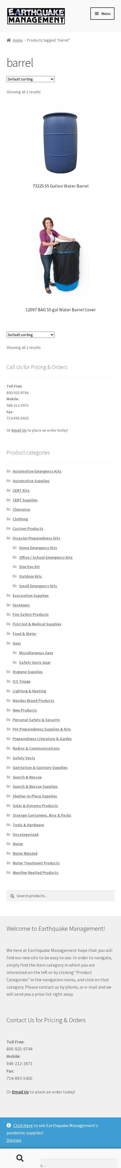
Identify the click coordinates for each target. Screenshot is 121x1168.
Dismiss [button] (13, 1140)
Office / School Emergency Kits (46, 557)
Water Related (25, 853)
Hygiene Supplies (28, 671)
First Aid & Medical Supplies (37, 624)
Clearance (21, 509)
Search (20, 1158)
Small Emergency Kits (38, 585)
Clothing (20, 518)
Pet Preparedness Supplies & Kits (42, 729)
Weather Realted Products (36, 872)
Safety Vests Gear (35, 662)
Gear (17, 643)
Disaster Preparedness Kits (36, 538)
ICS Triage (21, 681)
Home (18, 40)
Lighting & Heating (29, 690)
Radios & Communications (36, 748)
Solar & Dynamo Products (35, 805)
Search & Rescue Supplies (35, 786)
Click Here (23, 1125)
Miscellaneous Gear (36, 652)
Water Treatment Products (36, 862)
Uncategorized (26, 834)
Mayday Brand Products (33, 700)
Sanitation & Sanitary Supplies (40, 767)
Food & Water (24, 633)
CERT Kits (21, 490)
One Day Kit (29, 566)
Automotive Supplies (31, 480)
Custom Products (28, 528)
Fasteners (21, 605)
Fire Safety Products (31, 614)
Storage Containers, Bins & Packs (42, 815)
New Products (25, 710)
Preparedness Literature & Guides (42, 738)
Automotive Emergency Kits (37, 471)
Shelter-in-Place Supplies (35, 796)
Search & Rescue (27, 777)
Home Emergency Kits (38, 547)
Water (18, 843)
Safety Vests (24, 757)
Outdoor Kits (30, 576)
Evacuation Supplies (31, 595)
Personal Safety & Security (36, 719)
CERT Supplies (25, 500)
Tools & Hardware (28, 824)
